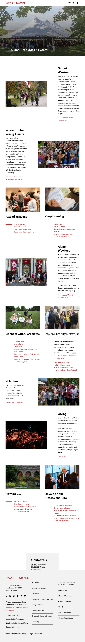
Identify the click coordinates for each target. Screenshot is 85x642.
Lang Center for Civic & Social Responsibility (66, 584)
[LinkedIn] (13, 596)
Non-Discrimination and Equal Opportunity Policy (17, 625)
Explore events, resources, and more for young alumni (14, 178)
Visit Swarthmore (64, 613)
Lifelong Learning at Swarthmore (64, 229)
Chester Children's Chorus (42, 616)
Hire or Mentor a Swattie (62, 508)
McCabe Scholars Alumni (62, 365)
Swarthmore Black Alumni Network (65, 370)
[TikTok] (21, 596)
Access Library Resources (23, 509)
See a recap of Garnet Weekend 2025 (65, 119)
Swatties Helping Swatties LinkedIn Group (65, 512)
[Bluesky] (25, 596)
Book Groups (58, 224)
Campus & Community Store (42, 599)
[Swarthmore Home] (17, 578)
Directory (35, 622)
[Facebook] (10, 596)
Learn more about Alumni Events (25, 232)
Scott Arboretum (64, 601)
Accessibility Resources (15, 619)
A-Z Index (35, 583)
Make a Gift (62, 457)
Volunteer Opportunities (14, 403)
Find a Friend (18, 352)
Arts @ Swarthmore (39, 588)
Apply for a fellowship (21, 511)
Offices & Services (65, 596)
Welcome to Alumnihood (22, 229)
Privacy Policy (11, 615)
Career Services (38, 610)
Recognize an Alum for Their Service (26, 354)
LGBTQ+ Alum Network (61, 362)
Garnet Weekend (20, 227)
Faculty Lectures (59, 227)
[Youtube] (17, 596)
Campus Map (37, 605)
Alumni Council (19, 342)
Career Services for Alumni (63, 505)
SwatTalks (57, 232)
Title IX (60, 607)
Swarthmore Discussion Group (64, 234)
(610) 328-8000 (11, 591)
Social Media (18, 357)
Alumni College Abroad (61, 237)
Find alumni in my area (21, 504)
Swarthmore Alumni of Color (63, 367)
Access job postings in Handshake (65, 516)
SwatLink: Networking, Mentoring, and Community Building (27, 361)
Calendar (35, 594)
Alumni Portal (18, 344)
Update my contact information (25, 506)
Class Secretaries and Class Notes (25, 349)
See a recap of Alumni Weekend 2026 (65, 296)
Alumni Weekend (20, 224)
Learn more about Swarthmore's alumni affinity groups (66, 355)
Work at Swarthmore (65, 618)
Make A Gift (62, 590)
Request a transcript (21, 501)
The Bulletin (18, 347)
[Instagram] (7, 596)
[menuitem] (69, 3)
